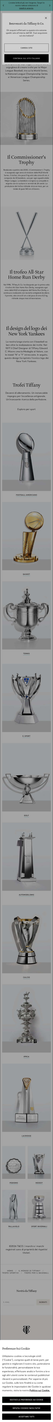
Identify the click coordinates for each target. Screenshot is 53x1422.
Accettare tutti (26, 1417)
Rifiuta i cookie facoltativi (26, 1408)
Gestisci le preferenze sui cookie (26, 1400)
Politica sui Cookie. (39, 1390)
